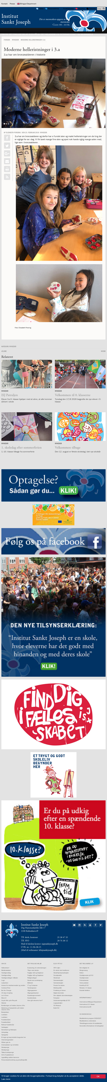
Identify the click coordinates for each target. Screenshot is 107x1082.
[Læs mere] (7, 177)
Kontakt (4, 4)
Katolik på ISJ (84, 985)
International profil (85, 1007)
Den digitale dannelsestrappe (63, 995)
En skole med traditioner (61, 970)
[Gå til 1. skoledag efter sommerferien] (26, 426)
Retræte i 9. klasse (86, 988)
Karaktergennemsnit (33, 995)
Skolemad (57, 978)
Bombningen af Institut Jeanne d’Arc (13, 1005)
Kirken (82, 973)
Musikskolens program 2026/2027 (90, 1018)
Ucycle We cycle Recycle (9, 1000)
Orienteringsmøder (7, 1040)
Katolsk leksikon (85, 990)
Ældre (4, 351)
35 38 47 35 (62, 937)
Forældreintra (68, 8)
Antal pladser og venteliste (10, 1045)
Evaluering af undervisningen (36, 968)
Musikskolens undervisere (88, 1021)
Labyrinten (4, 983)
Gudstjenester (84, 978)
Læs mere (5, 1079)
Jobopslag (4, 1032)
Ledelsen (4, 1014)
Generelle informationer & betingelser (92, 1026)
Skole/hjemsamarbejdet (61, 973)
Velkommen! (5, 968)
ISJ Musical (57, 1005)
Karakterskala (31, 998)
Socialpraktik (58, 975)
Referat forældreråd (7, 1024)
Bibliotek (92, 8)
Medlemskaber (6, 970)
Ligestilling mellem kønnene (10, 1057)
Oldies (41, 8)
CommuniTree (5, 988)
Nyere (103, 351)
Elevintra (81, 8)
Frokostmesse (84, 980)
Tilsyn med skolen (33, 970)
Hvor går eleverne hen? (35, 1000)
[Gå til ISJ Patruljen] (26, 374)
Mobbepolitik (58, 988)
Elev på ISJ (34, 34)
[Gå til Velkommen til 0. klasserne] (80, 374)
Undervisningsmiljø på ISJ (62, 1000)
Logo (3, 980)
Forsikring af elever (60, 990)
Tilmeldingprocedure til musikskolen (91, 1023)
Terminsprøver (31, 988)
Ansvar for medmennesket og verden (13, 985)
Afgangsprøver (32, 990)
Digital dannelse (59, 993)
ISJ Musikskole (85, 34)
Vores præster (84, 983)
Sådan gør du (5, 1042)
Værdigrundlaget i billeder (9, 978)
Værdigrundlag (6, 973)
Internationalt (68, 34)
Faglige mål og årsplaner (35, 973)
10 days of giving (6, 993)
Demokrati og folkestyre (8, 1030)
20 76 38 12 (62, 940)
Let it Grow (4, 995)
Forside (7, 40)
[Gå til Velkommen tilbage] (80, 426)
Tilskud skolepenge (7, 1052)
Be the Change (6, 990)
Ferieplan (56, 998)
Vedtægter (4, 1027)
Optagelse (4, 1035)
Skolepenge (5, 1047)
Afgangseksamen (33, 993)
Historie (3, 1003)
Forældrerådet (5, 1019)
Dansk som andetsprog (34, 980)
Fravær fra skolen (59, 985)
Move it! (3, 998)
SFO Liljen (57, 968)
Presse (12, 4)
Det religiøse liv (50, 34)
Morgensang (84, 970)
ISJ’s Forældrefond (7, 1055)
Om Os (4, 34)
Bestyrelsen (5, 1012)
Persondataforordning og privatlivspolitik (14, 1060)
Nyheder (15, 40)
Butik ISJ (56, 1008)
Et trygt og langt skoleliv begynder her (13, 1037)
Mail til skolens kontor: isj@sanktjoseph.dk (39, 943)
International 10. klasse (87, 1004)
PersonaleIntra (53, 8)
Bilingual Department (28, 4)
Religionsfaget (32, 978)
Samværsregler (58, 980)
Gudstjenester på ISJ (86, 975)
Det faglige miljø (18, 34)
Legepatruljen (58, 1003)
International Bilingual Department (90, 1002)
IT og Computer (32, 985)
